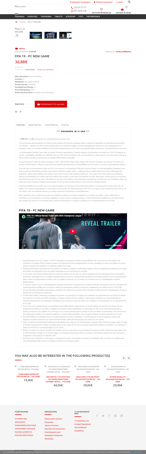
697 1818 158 (79, 11)
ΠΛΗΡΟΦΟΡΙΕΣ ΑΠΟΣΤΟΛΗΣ (25, 425)
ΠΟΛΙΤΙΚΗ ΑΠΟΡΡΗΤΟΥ (23, 432)
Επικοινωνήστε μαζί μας (53, 419)
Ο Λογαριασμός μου (81, 421)
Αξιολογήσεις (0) (51, 125)
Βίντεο (22, 49)
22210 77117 (80, 7)
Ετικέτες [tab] (65, 125)
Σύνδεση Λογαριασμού (104, 2)
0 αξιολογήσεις (30, 69)
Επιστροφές (49, 422)
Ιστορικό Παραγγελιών (82, 424)
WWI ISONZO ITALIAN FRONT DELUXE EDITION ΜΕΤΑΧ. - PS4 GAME (88, 379)
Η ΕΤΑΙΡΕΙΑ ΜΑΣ (21, 419)
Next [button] (69, 35)
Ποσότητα (19, 104)
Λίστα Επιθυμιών (80, 427)
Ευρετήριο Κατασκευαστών (55, 429)
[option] (21, 30)
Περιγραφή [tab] (20, 125)
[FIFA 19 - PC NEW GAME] (21, 30)
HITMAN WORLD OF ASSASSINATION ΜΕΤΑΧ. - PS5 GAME (118, 379)
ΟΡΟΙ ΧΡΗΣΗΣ (20, 422)
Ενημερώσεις (79, 431)
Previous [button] (17, 35)
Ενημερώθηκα (137, 452)
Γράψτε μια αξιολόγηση (46, 69)
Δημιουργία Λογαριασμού (81, 2)
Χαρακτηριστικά (34, 125)
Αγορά (120, 2)
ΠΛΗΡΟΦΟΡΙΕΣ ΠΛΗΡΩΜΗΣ (25, 429)
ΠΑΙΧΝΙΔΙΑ (23, 22)
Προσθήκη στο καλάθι (52, 104)
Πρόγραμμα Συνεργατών (54, 435)
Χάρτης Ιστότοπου (51, 425)
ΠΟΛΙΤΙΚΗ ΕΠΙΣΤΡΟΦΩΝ (24, 435)
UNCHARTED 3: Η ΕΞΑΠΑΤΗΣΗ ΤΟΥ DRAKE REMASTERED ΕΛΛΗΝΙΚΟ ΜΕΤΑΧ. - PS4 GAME (58, 379)
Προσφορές (49, 439)
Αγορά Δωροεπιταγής (52, 432)
